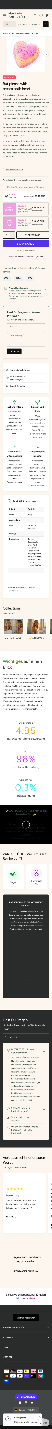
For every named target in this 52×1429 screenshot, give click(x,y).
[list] (26, 760)
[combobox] (33, 24)
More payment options (26, 251)
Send (13, 351)
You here (7, 152)
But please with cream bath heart (25, 33)
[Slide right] (46, 54)
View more (8, 613)
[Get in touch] (41, 15)
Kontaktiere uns (24, 1271)
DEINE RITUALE (13, 637)
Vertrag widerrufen (26, 1317)
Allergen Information (14, 169)
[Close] (46, 289)
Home (7, 33)
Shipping (17, 180)
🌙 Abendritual (36, 637)
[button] (4, 15)
